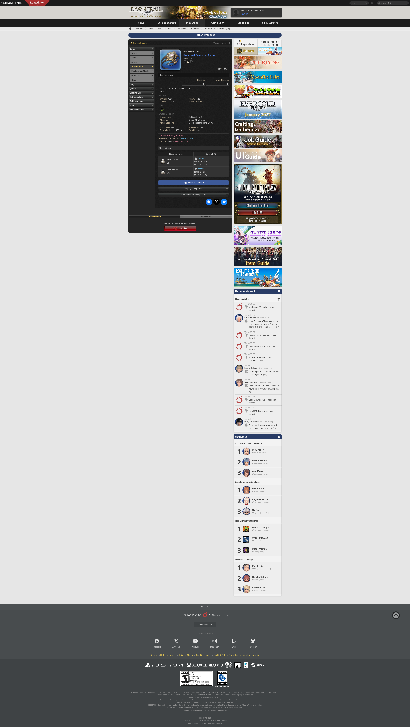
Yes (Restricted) (186, 138)
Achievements (136, 101)
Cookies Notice (203, 655)
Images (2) (206, 216)
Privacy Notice (186, 655)
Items (132, 49)
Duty (132, 84)
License (154, 655)
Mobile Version (206, 607)
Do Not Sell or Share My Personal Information (237, 655)
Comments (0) (154, 216)
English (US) (386, 3)
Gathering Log (136, 97)
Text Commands (137, 109)
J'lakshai (201, 158)
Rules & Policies (168, 655)
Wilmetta (201, 169)
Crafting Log (135, 93)
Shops (132, 105)
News (177, 647)
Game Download (205, 625)
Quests (133, 89)
